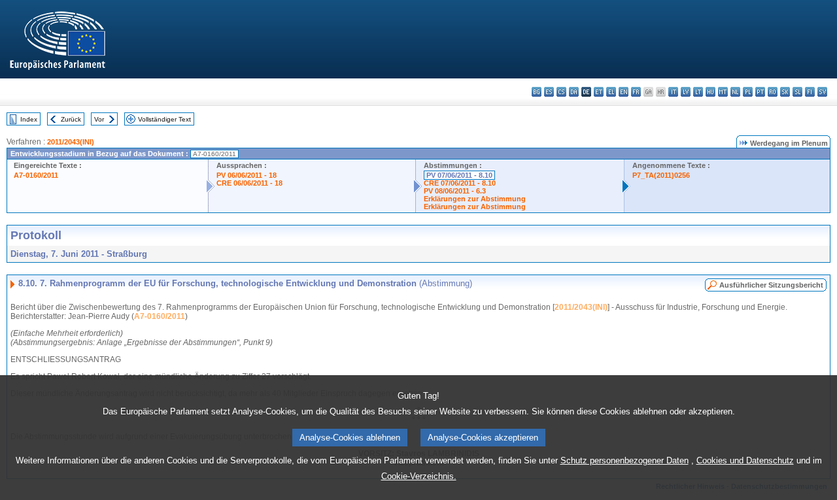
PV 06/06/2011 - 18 (246, 175)
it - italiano (673, 92)
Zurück (71, 119)
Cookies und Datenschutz (745, 460)
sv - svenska (822, 92)
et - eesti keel (599, 92)
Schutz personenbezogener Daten (624, 460)
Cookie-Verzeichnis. (418, 476)
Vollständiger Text (164, 119)
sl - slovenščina (797, 92)
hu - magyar (710, 92)
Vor (99, 119)
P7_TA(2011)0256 (661, 175)
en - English (623, 92)
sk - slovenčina (785, 92)
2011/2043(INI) (70, 142)
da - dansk (574, 92)
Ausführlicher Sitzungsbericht (771, 285)
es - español (549, 92)
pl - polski (748, 92)
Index (28, 119)
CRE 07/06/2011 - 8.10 (460, 183)
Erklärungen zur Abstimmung (475, 199)
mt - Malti (723, 92)
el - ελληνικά (611, 92)
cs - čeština (561, 92)
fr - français (636, 92)
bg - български (536, 92)
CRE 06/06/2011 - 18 (249, 183)
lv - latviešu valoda (686, 92)
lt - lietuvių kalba (698, 92)
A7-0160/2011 (36, 175)
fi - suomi (810, 92)
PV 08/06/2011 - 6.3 (455, 191)
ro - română (772, 92)
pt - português (760, 92)
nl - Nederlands (735, 92)
